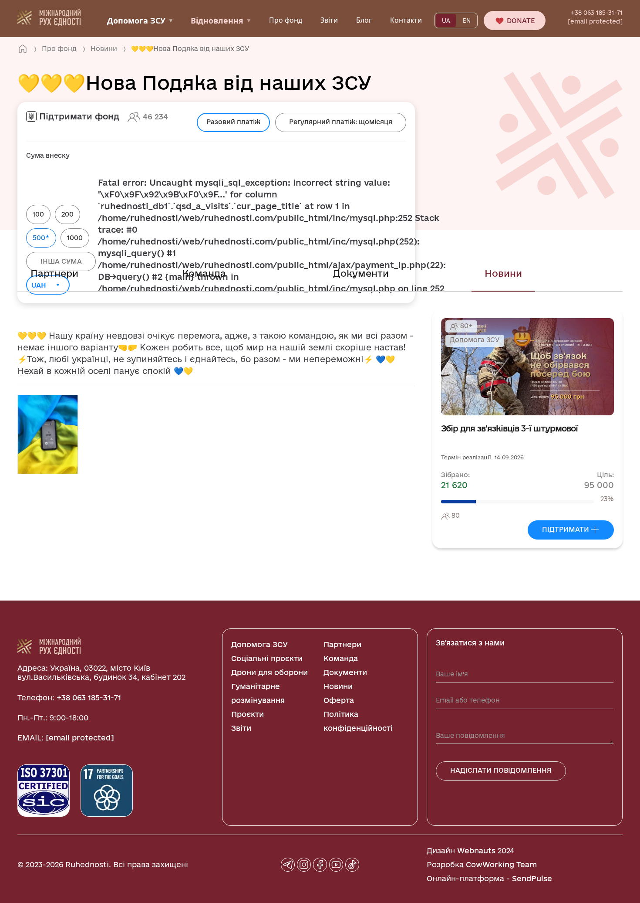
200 (67, 214)
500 (41, 237)
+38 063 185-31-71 (597, 12)
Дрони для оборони (269, 672)
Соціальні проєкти (267, 658)
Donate (520, 20)
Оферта (338, 700)
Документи (361, 273)
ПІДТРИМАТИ (566, 529)
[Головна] (22, 49)
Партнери (54, 273)
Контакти (406, 20)
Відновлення (220, 20)
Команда (204, 273)
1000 (75, 237)
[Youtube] (336, 865)
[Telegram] (288, 865)
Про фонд (285, 20)
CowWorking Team (501, 864)
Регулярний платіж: (340, 122)
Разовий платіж (233, 122)
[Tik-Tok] (352, 865)
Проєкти (247, 714)
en (467, 20)
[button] (47, 433)
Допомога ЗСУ (139, 20)
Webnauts (476, 850)
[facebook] (320, 865)
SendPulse (532, 878)
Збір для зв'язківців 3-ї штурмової (509, 428)
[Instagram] (304, 865)
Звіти (329, 20)
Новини (503, 273)
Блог (364, 20)
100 (38, 214)
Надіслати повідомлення (501, 770)
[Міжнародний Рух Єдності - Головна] (49, 16)
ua (446, 20)
